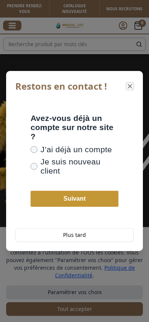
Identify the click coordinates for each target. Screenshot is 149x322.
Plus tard (74, 234)
